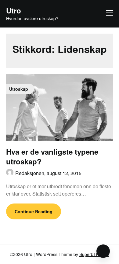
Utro (13, 10)
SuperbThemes (94, 254)
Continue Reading (33, 211)
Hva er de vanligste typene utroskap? (52, 156)
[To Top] (103, 251)
